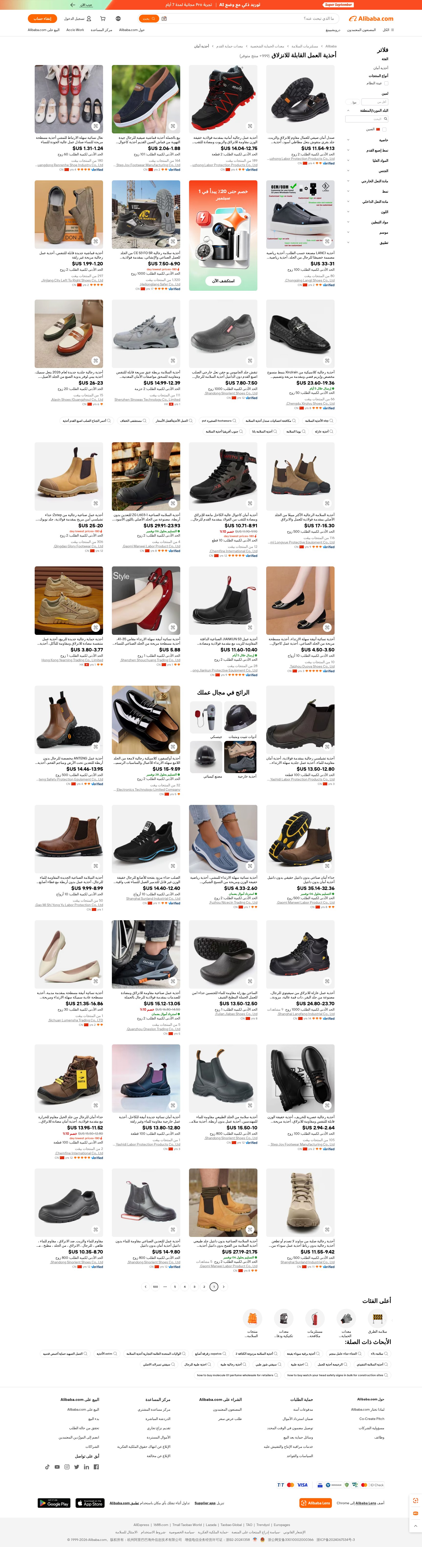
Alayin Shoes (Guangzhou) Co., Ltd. (77, 399)
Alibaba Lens (366, 1503)
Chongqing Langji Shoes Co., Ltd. (310, 280)
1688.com (160, 1525)
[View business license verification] (255, 1539)
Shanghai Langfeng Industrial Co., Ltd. (306, 1014)
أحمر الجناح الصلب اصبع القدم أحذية (84, 420)
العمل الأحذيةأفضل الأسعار (172, 420)
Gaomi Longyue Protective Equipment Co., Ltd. (300, 542)
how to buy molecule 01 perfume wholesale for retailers (235, 1375)
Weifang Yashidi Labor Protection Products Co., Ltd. (300, 779)
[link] (415, 1500)
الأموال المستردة (158, 1437)
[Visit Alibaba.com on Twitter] (77, 1467)
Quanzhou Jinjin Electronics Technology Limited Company (146, 789)
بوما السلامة (293, 431)
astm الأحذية (104, 1353)
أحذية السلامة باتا (262, 431)
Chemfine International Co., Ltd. (233, 551)
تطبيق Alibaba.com (124, 1503)
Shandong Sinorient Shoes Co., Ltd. (230, 393)
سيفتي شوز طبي (266, 1364)
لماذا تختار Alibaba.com (367, 1409)
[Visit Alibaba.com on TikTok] (47, 1467)
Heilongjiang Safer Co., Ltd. (160, 284)
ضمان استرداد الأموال (298, 1419)
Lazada (211, 1525)
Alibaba (331, 46)
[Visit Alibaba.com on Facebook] (96, 1467)
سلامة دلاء (377, 1353)
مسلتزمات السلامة (305, 46)
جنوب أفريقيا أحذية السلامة (222, 431)
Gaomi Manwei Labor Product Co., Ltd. (151, 546)
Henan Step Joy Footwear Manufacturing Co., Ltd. (146, 165)
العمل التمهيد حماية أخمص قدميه (63, 1353)
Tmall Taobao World (187, 1525)
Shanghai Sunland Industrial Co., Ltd (153, 898)
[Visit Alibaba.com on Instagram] (67, 1467)
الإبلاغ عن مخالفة (158, 1456)
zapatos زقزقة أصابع (208, 1353)
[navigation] (366, 667)
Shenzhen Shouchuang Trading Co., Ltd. (150, 660)
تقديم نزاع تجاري (158, 1428)
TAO (249, 1525)
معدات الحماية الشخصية (267, 46)
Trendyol (263, 1525)
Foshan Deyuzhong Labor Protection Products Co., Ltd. (300, 159)
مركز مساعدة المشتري (154, 1409)
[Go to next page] (145, 1286)
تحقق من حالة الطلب (84, 1428)
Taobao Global (231, 1525)
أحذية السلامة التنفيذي (370, 1364)
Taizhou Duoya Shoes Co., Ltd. (312, 666)
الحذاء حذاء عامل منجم (343, 1353)
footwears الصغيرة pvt (217, 420)
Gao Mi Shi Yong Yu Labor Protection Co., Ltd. (69, 905)
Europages (282, 1525)
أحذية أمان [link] (201, 46)
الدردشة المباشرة (158, 1419)
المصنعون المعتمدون (227, 1409)
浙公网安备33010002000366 (291, 1540)
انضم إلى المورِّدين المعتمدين (79, 1437)
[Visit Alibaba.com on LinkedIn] (86, 1467)
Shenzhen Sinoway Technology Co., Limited (147, 399)
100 (155, 1286)
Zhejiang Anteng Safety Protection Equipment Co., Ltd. (69, 779)
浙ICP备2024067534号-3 (335, 1540)
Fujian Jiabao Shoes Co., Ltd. (236, 1014)
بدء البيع (93, 1419)
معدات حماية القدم (229, 46)
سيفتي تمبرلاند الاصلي (156, 1364)
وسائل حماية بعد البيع (298, 1437)
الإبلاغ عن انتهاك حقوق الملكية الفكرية (143, 1447)
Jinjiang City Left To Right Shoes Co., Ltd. (72, 280)
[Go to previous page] (223, 1286)
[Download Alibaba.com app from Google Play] (54, 1503)
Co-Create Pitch (371, 1419)
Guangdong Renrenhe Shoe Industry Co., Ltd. (69, 165)
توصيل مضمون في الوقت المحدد (290, 1428)
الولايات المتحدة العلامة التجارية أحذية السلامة (154, 1353)
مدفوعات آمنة (303, 1409)
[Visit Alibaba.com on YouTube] (57, 1467)
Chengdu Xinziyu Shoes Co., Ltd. (310, 403)
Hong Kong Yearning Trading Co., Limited (72, 660)
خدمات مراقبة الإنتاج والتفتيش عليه (288, 1447)
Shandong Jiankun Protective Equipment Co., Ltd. (223, 670)
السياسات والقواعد (300, 1456)
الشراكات (92, 1447)
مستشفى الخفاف (131, 420)
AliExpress (141, 1525)
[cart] (102, 19)
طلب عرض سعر (230, 1419)
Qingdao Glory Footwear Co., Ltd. (78, 546)
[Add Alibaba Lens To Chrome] (315, 1503)
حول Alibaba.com (370, 1399)
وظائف (379, 1437)
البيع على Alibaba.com (83, 1409)
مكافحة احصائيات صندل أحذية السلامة (268, 420)
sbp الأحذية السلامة (316, 420)
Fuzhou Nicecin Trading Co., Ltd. (233, 902)
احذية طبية (297, 1364)
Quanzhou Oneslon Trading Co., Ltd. (153, 1029)
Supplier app (205, 1503)
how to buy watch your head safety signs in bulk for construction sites (335, 1375)
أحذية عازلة (321, 431)
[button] (164, 19)
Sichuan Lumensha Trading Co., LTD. (75, 1020)
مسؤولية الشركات (371, 1428)
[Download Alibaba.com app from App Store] (90, 1503)
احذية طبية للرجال (195, 1364)
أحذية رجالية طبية (231, 1364)
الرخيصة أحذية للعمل (330, 1364)
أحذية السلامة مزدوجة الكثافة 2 (254, 1353)
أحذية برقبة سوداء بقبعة (301, 1353)
